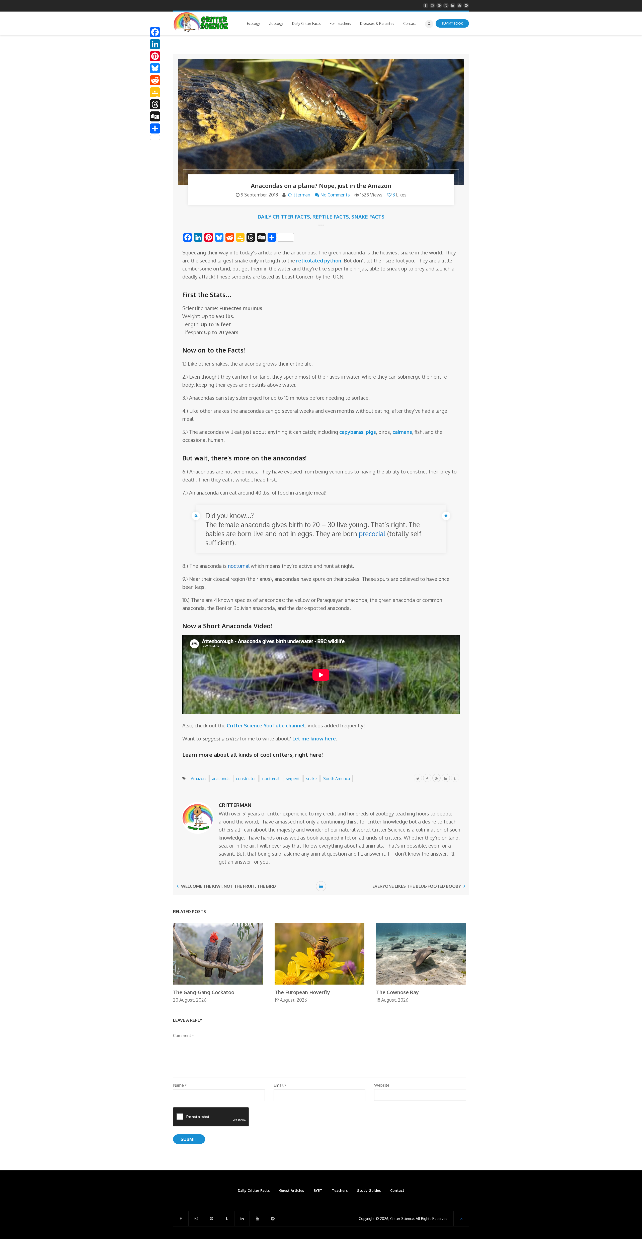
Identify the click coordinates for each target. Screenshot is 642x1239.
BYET (317, 1190)
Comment (183, 1035)
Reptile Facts (330, 216)
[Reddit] (155, 80)
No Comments (335, 194)
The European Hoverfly (302, 992)
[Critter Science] (201, 22)
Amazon (198, 778)
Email (280, 1085)
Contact (397, 1190)
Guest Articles (291, 1190)
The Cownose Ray (397, 992)
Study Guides (369, 1190)
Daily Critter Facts (284, 216)
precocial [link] (372, 533)
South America (336, 778)
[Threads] (155, 104)
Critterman (299, 194)
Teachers (340, 1190)
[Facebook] (155, 32)
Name (180, 1085)
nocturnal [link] (239, 566)
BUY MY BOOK (452, 23)
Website (381, 1085)
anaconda (220, 778)
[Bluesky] (155, 68)
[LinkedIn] (155, 44)
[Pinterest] (155, 56)
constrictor (246, 778)
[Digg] (155, 116)
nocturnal (270, 778)
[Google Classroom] (155, 92)
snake (311, 778)
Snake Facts (367, 216)
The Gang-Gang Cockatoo (203, 992)
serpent (293, 778)
